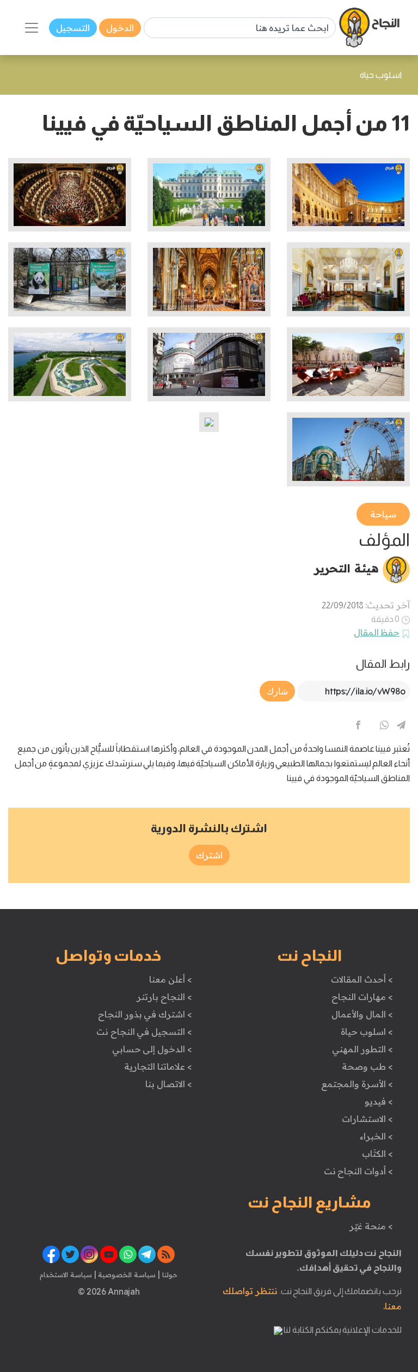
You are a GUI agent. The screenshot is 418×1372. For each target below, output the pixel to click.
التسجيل (73, 27)
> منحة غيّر (370, 1226)
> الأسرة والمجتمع (356, 1083)
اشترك (209, 855)
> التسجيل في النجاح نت (144, 1031)
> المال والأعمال (361, 1014)
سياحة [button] (383, 514)
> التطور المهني (362, 1049)
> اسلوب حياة (366, 1031)
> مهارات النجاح (361, 996)
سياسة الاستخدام (66, 1274)
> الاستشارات (367, 1118)
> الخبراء (376, 1136)
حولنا (168, 1274)
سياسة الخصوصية (126, 1274)
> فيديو (379, 1101)
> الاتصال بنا (168, 1083)
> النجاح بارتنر (164, 996)
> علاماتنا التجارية (158, 1066)
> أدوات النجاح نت (358, 1171)
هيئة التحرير (346, 568)
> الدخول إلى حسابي (152, 1049)
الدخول (120, 27)
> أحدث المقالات (361, 979)
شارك (277, 691)
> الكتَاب (377, 1153)
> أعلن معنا (170, 979)
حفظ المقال (377, 632)
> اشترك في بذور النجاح (145, 1014)
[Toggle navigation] (31, 27)
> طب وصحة (367, 1066)
